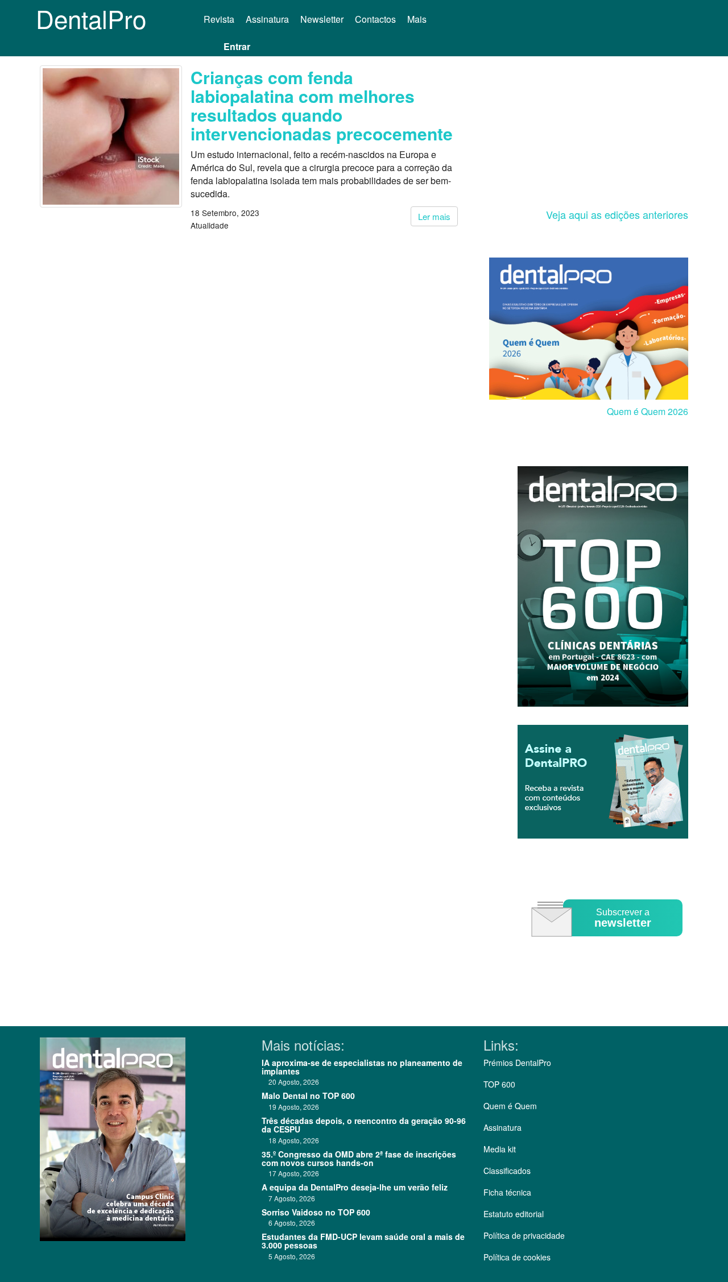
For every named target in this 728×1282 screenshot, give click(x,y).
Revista (219, 19)
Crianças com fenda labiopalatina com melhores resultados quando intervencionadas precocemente (322, 105)
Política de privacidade (524, 1235)
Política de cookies (517, 1257)
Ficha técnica (507, 1192)
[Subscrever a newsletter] (608, 944)
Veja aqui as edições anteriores (617, 214)
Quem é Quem (510, 1105)
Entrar (237, 46)
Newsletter (322, 19)
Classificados (507, 1170)
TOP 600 (499, 1084)
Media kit (499, 1149)
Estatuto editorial (513, 1213)
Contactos (375, 19)
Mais (418, 19)
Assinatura (267, 19)
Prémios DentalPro (517, 1062)
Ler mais (434, 216)
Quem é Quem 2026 (647, 411)
